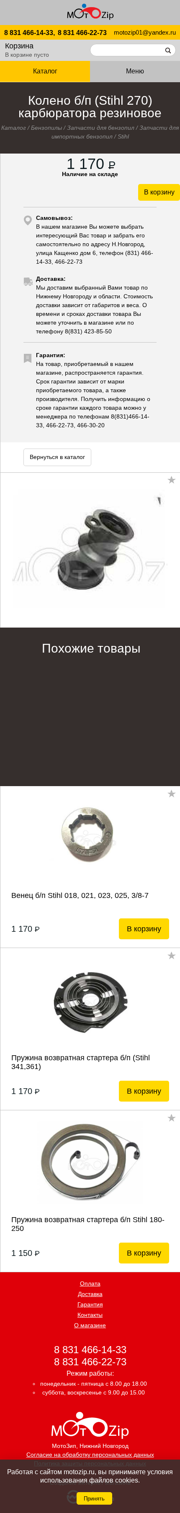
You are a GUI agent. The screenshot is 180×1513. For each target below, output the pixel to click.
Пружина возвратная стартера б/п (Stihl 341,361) (80, 1062)
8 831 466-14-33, (29, 32)
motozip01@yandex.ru (145, 32)
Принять (94, 1498)
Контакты (90, 1314)
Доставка (90, 1294)
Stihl (123, 136)
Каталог (13, 127)
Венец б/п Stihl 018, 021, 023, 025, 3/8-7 (80, 895)
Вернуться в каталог (57, 457)
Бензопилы (46, 127)
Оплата (90, 1283)
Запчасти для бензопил (100, 127)
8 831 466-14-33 (90, 1349)
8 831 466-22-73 (82, 32)
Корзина (19, 46)
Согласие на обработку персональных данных (90, 1454)
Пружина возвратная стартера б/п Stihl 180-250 (88, 1224)
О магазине (90, 1325)
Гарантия (90, 1304)
